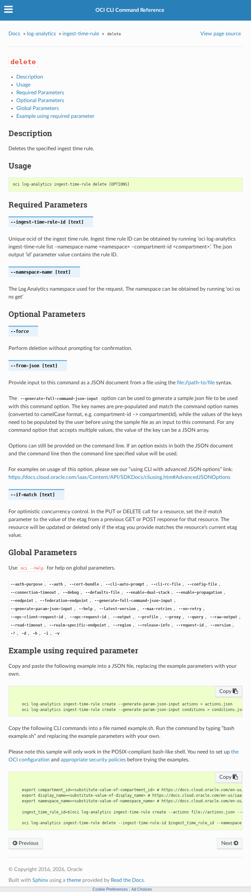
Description (29, 77)
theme (74, 880)
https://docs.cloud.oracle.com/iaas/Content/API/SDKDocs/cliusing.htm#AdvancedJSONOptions (119, 477)
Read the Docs (127, 880)
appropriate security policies (93, 759)
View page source (220, 33)
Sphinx (40, 880)
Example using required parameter (55, 116)
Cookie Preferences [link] (110, 889)
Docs (14, 33)
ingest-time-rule (80, 33)
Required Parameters (40, 92)
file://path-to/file (196, 382)
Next (227, 843)
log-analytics (41, 33)
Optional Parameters (40, 100)
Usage (23, 84)
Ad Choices (141, 889)
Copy (226, 691)
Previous (28, 843)
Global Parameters (37, 108)
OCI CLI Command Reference (129, 10)
